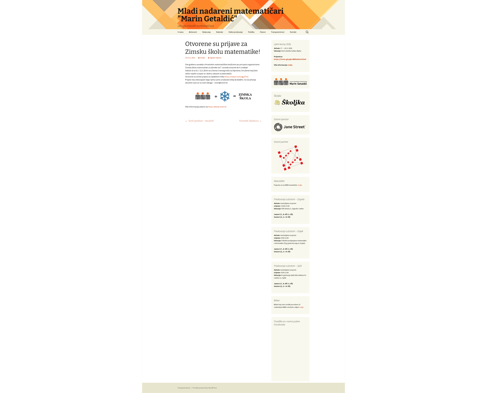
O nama (180, 32)
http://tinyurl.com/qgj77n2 (236, 76)
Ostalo (202, 58)
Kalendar (219, 32)
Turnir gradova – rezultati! (199, 120)
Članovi (263, 32)
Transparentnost (277, 32)
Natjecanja (206, 32)
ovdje (290, 65)
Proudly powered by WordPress (205, 388)
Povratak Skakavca (250, 120)
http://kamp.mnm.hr (217, 106)
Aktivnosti (193, 32)
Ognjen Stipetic (215, 58)
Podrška (251, 32)
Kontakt (293, 32)
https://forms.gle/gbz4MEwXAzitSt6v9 (290, 59)
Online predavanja (236, 32)
